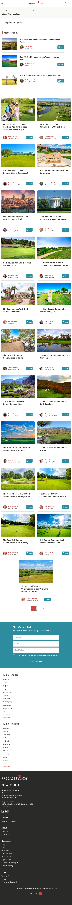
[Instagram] (11, 785)
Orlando (6, 679)
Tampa (5, 682)
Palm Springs (7, 702)
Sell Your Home (7, 854)
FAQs (3, 848)
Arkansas (6, 735)
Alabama (6, 728)
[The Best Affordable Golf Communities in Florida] (9, 78)
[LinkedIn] (7, 785)
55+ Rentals (6, 851)
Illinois (5, 760)
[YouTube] (15, 785)
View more (6, 717)
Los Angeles (7, 708)
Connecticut (7, 744)
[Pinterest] (19, 785)
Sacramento (7, 705)
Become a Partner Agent (10, 863)
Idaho (5, 757)
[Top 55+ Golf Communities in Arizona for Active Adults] (9, 43)
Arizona (6, 731)
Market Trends (6, 857)
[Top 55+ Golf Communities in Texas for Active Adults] (9, 61)
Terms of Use (6, 876)
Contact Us (5, 834)
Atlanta (5, 711)
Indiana (5, 763)
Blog (3, 845)
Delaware (6, 747)
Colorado (6, 741)
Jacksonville (7, 692)
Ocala (5, 689)
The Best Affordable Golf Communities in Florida (40, 76)
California (6, 738)
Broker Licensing (7, 866)
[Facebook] (3, 785)
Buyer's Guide (6, 860)
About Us (5, 831)
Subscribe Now (36, 662)
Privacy (4, 879)
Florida (5, 751)
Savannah (6, 715)
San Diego (6, 698)
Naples (5, 686)
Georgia (6, 754)
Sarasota (6, 695)
